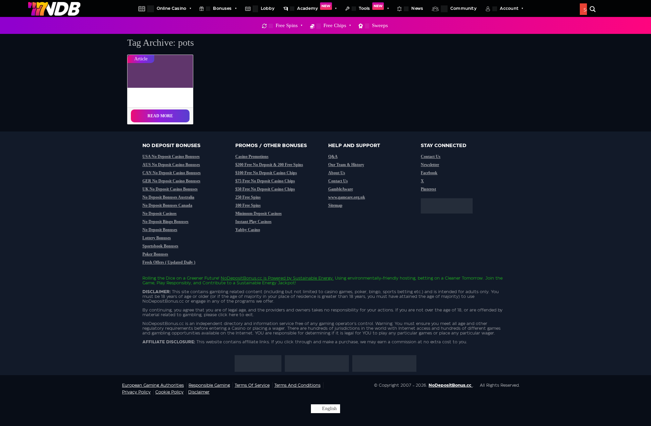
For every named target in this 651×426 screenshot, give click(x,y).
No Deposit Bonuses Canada (167, 205)
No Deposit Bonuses (159, 229)
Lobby (268, 8)
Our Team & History (346, 164)
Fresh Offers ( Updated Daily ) (168, 262)
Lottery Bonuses (156, 238)
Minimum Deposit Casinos (258, 213)
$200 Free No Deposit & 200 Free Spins (269, 164)
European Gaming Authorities (153, 385)
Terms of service (252, 385)
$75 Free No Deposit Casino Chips (265, 181)
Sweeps (380, 25)
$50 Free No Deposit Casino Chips (265, 189)
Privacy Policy (136, 392)
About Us (336, 172)
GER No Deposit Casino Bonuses (171, 181)
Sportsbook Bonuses (160, 246)
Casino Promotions (252, 156)
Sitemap (335, 205)
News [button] (417, 8)
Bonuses (222, 8)
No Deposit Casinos (159, 213)
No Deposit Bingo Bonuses (165, 221)
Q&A (333, 156)
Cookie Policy (169, 392)
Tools (370, 7)
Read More (160, 116)
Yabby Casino (247, 229)
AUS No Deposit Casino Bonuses (171, 164)
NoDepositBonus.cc (241, 278)
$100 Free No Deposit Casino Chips (266, 172)
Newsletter (430, 164)
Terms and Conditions (297, 385)
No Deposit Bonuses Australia (168, 197)
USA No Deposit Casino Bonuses (171, 156)
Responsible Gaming (209, 385)
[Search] (592, 9)
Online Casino (171, 8)
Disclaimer (199, 392)
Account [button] (509, 8)
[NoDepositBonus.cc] (54, 8)
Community (463, 8)
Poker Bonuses (155, 254)
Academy (314, 7)
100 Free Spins (248, 205)
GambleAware (340, 189)
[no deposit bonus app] (450, 217)
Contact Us (338, 181)
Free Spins (287, 25)
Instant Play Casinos (253, 221)
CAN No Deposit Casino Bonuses (171, 172)
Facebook (429, 172)
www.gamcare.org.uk (346, 197)
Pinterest (428, 189)
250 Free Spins (248, 197)
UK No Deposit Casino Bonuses (170, 189)
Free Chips (334, 25)
